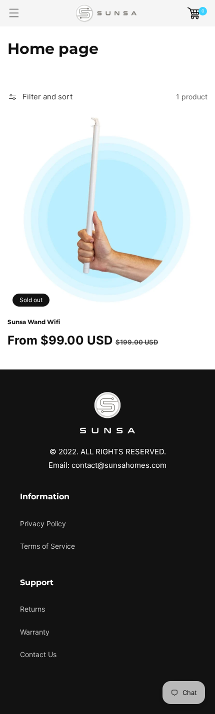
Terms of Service (47, 546)
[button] (14, 13)
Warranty (35, 632)
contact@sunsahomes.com (119, 465)
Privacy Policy (43, 523)
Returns (32, 609)
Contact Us (38, 654)
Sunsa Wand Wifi (34, 322)
